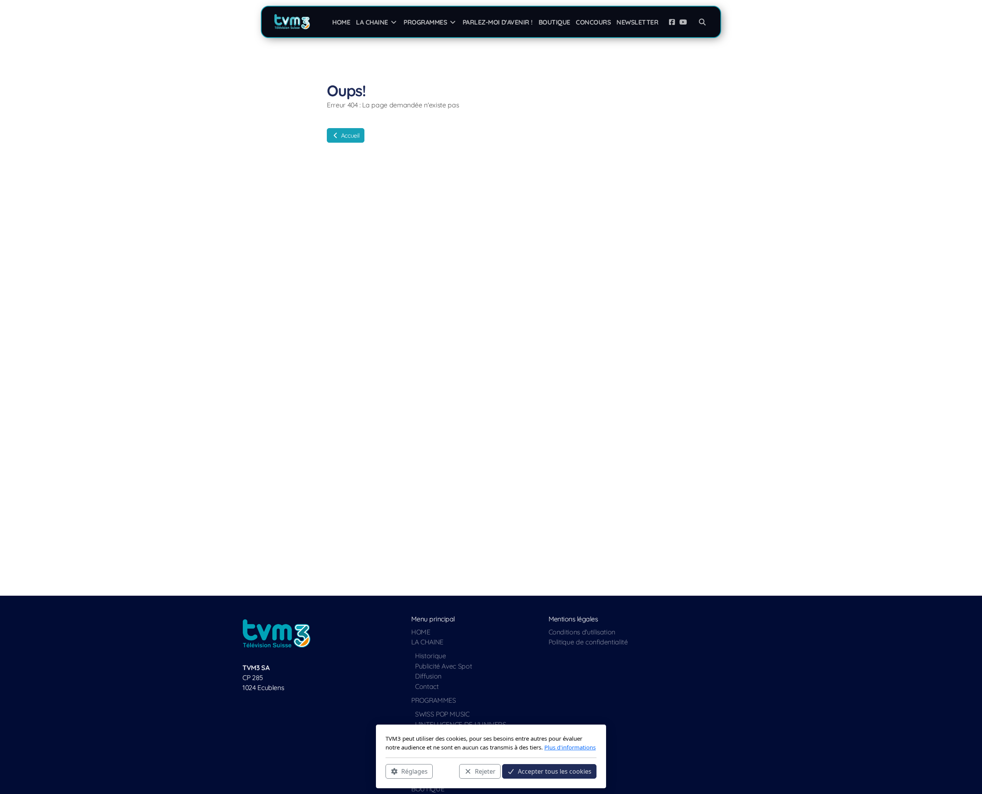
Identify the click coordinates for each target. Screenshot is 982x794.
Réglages (414, 771)
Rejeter (485, 771)
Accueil (349, 135)
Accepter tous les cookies (555, 771)
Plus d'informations (570, 747)
